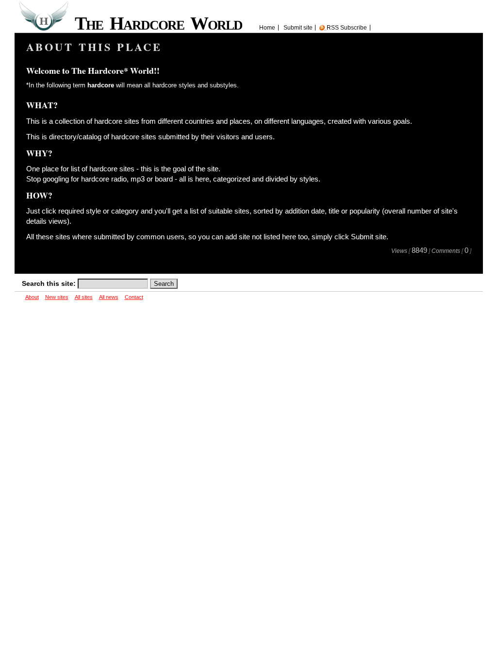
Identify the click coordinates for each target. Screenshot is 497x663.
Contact (134, 297)
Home (267, 28)
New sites (56, 297)
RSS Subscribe (347, 28)
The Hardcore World (162, 23)
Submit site (298, 28)
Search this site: (50, 283)
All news (108, 297)
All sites (84, 297)
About (32, 297)
